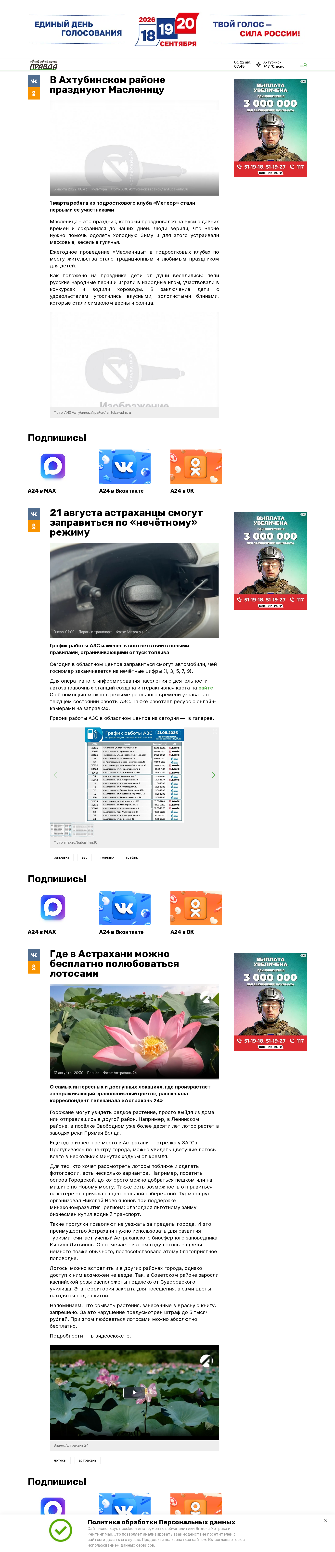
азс (85, 857)
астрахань (87, 1460)
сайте (205, 688)
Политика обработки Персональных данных (161, 1522)
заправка (61, 857)
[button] (213, 775)
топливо (107, 857)
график (132, 857)
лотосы (60, 1460)
